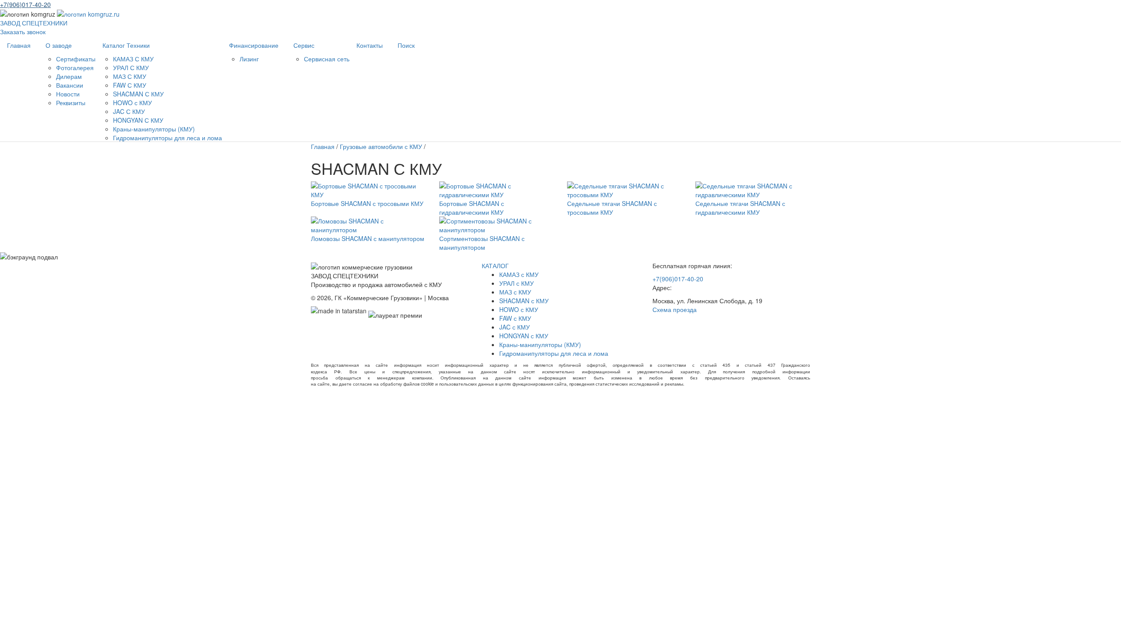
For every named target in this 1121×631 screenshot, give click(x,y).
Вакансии (69, 85)
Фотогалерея (75, 67)
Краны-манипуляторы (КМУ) (154, 128)
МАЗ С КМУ (129, 76)
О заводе (59, 45)
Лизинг (249, 58)
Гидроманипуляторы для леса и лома (167, 137)
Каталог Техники (126, 45)
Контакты (369, 45)
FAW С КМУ (129, 85)
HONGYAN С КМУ (138, 120)
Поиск (406, 45)
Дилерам (69, 76)
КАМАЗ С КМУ (133, 58)
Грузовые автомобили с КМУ (381, 146)
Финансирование (253, 45)
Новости (68, 93)
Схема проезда (674, 309)
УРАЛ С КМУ (131, 67)
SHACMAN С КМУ (138, 93)
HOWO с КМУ (132, 102)
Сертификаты (75, 58)
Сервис (303, 45)
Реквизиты (70, 102)
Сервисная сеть (326, 58)
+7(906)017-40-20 (25, 4)
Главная (19, 45)
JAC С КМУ (129, 111)
